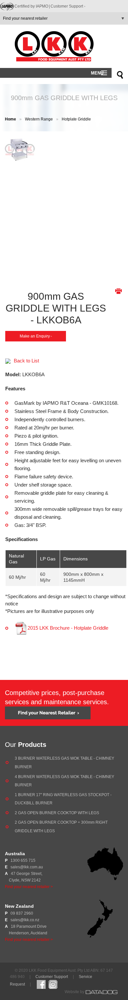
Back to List (26, 360)
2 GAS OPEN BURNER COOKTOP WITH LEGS (57, 813)
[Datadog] (101, 991)
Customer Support (68, 6)
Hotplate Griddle (76, 119)
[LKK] (64, 46)
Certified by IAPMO (32, 6)
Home (10, 119)
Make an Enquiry (36, 336)
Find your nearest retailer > (29, 886)
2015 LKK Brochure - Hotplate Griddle (68, 628)
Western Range (39, 119)
